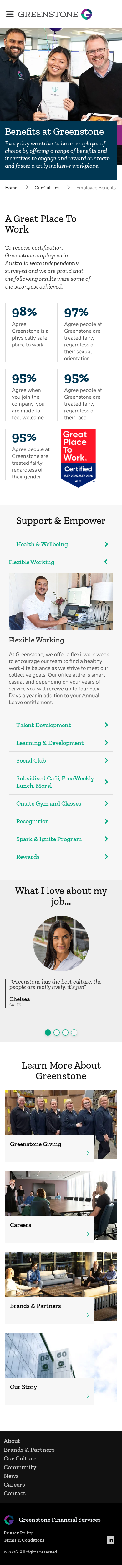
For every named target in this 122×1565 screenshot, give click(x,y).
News (11, 1475)
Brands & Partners (29, 1449)
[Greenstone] (55, 14)
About (12, 1441)
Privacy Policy (18, 1533)
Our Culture (20, 1458)
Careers (14, 1484)
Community (20, 1467)
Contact (15, 1493)
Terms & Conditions (24, 1540)
